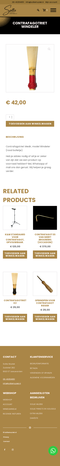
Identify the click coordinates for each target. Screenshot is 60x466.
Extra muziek (36, 413)
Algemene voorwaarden (42, 377)
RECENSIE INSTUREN (12, 413)
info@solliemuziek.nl (12, 383)
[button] (49, 49)
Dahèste (34, 418)
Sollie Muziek (36, 404)
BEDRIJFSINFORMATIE (39, 363)
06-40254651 (18, 2)
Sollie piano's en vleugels (43, 408)
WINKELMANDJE (10, 409)
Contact (6, 441)
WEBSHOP (7, 399)
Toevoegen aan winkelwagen (30, 123)
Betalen (33, 368)
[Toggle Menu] (53, 10)
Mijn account (51, 2)
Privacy (6, 437)
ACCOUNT (7, 404)
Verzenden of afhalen (41, 372)
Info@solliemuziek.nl (35, 2)
